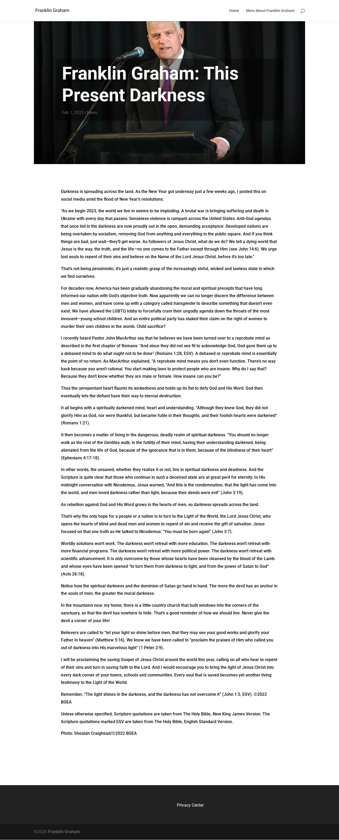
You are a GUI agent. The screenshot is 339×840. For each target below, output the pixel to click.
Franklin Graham (63, 831)
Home (234, 11)
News (92, 112)
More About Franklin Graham (270, 11)
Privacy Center (190, 805)
